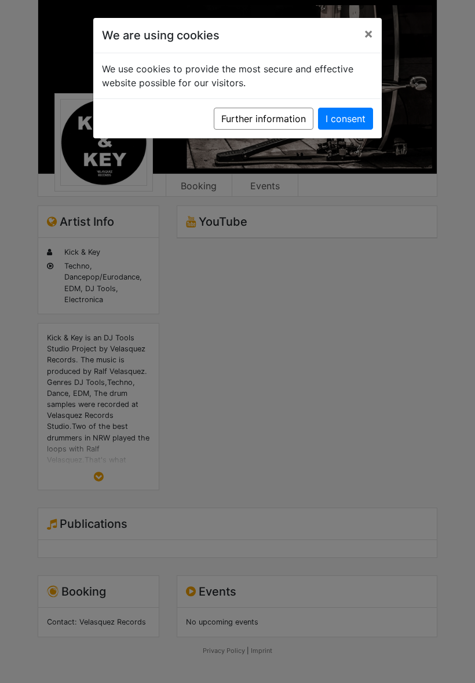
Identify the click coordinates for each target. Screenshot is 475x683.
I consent (346, 118)
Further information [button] (263, 118)
